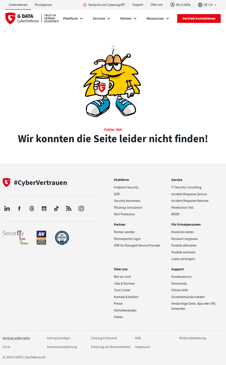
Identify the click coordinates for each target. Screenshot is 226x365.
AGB (138, 338)
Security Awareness (127, 201)
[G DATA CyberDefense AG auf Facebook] (19, 208)
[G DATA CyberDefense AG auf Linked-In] (7, 208)
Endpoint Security (126, 187)
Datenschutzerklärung (62, 347)
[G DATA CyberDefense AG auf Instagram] (81, 208)
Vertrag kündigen (58, 338)
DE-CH (208, 5)
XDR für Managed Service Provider (137, 245)
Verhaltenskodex (125, 310)
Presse (118, 303)
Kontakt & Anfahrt (126, 297)
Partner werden (124, 232)
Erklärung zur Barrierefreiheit (111, 347)
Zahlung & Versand (104, 338)
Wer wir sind (122, 277)
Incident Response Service (189, 194)
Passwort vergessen (184, 239)
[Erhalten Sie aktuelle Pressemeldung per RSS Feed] (69, 208)
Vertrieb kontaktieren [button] (199, 18)
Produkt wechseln (183, 252)
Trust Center (122, 290)
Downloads (179, 283)
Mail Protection (124, 214)
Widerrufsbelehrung (192, 338)
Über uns (157, 4)
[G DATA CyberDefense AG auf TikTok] (56, 208)
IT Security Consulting (186, 187)
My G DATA (183, 5)
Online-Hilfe (179, 290)
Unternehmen (18, 5)
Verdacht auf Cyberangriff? (107, 5)
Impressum (142, 347)
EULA (6, 347)
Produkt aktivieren (183, 245)
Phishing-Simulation (128, 207)
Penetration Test (182, 207)
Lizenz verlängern (183, 259)
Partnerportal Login (127, 239)
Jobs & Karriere (124, 283)
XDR (117, 194)
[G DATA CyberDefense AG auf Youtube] (44, 208)
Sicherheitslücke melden (188, 297)
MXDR (175, 214)
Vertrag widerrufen (16, 338)
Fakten (118, 317)
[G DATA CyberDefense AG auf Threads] (31, 208)
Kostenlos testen (182, 232)
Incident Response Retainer (190, 201)
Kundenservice (181, 277)
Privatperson (43, 5)
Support (137, 4)
